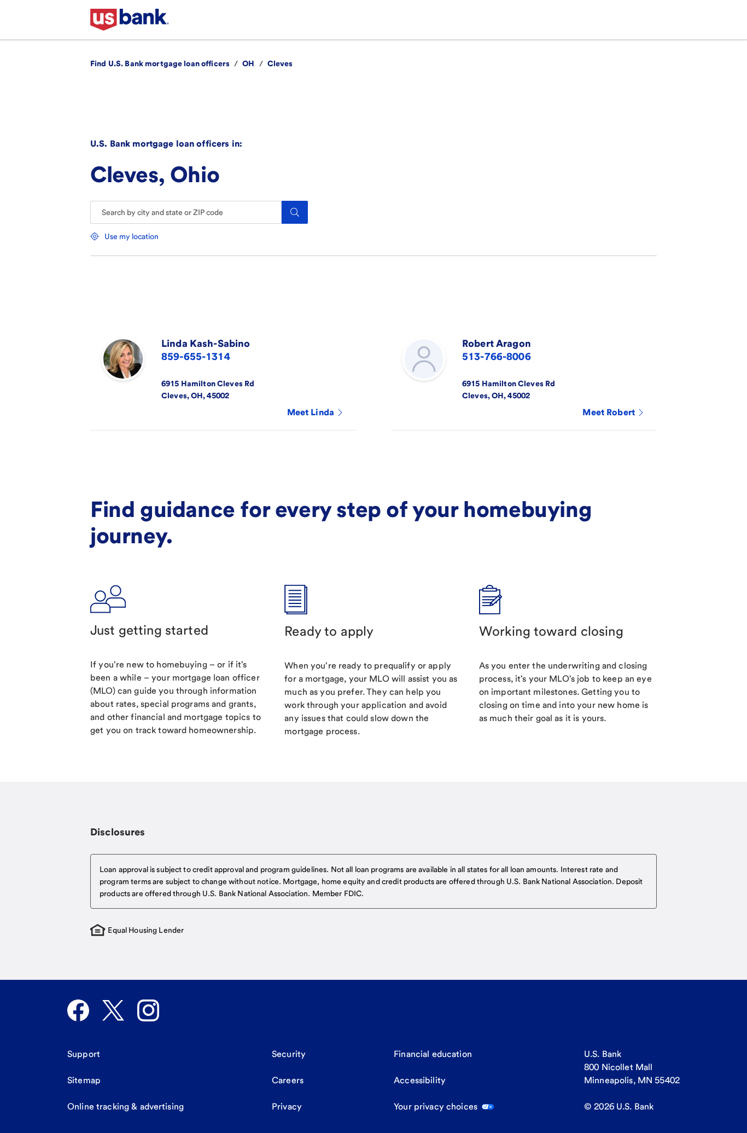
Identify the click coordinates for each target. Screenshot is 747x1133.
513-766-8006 (496, 356)
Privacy (287, 1106)
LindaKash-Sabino (205, 343)
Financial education (433, 1054)
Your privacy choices (435, 1106)
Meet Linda (310, 412)
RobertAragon (496, 343)
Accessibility (420, 1080)
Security (289, 1054)
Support (83, 1054)
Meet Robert (608, 412)
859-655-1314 (195, 356)
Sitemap (84, 1080)
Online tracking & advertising (125, 1106)
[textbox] (373, 881)
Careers (288, 1080)
